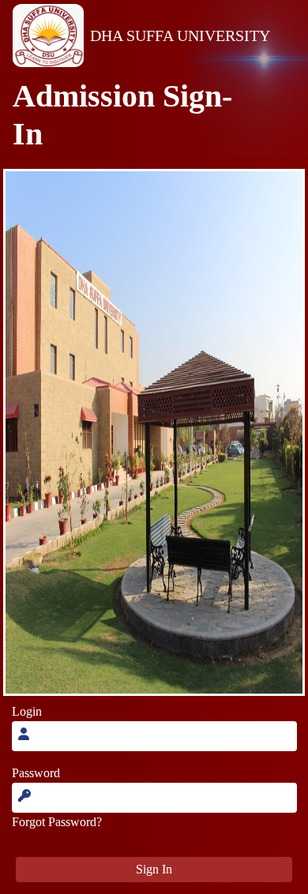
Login (27, 711)
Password (36, 773)
